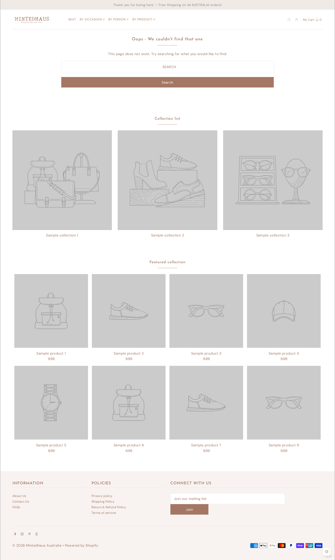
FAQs (16, 507)
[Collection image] (62, 228)
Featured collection (167, 262)
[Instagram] (22, 534)
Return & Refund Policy (109, 507)
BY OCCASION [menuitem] (91, 19)
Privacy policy (102, 496)
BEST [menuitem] (72, 19)
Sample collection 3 (273, 235)
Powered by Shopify (81, 545)
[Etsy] (36, 534)
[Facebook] (15, 534)
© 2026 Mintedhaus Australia (36, 545)
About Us (19, 496)
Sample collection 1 (62, 235)
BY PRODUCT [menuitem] (142, 19)
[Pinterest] (29, 534)
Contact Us (20, 501)
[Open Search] (289, 19)
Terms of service (104, 513)
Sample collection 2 (167, 235)
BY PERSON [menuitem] (117, 19)
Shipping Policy (103, 501)
